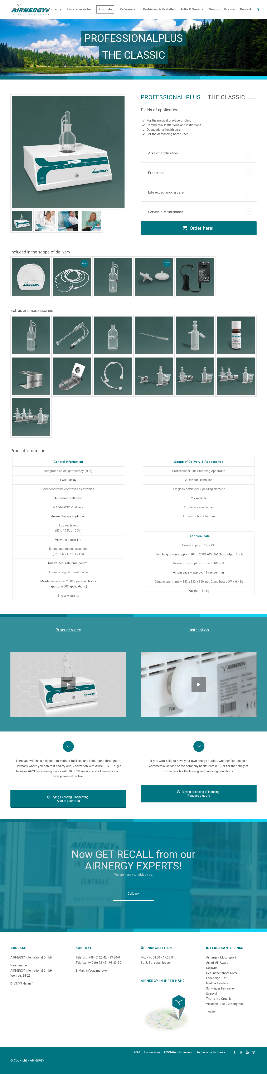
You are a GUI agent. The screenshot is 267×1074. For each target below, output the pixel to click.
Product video (68, 629)
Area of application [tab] (163, 153)
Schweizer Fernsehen (221, 988)
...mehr (210, 1012)
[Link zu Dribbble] (253, 1052)
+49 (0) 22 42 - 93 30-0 (104, 957)
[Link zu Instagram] (241, 1052)
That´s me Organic (219, 999)
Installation (199, 629)
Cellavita (212, 968)
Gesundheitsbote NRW (221, 973)
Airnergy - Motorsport (221, 957)
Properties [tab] (156, 173)
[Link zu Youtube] (247, 1052)
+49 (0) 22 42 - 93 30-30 (104, 963)
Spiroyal (211, 994)
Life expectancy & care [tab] (166, 192)
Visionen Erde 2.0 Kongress (225, 1004)
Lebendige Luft (216, 978)
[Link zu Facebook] (235, 1052)
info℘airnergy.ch (97, 970)
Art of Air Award (217, 963)
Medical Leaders (217, 983)
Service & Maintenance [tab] (166, 212)
